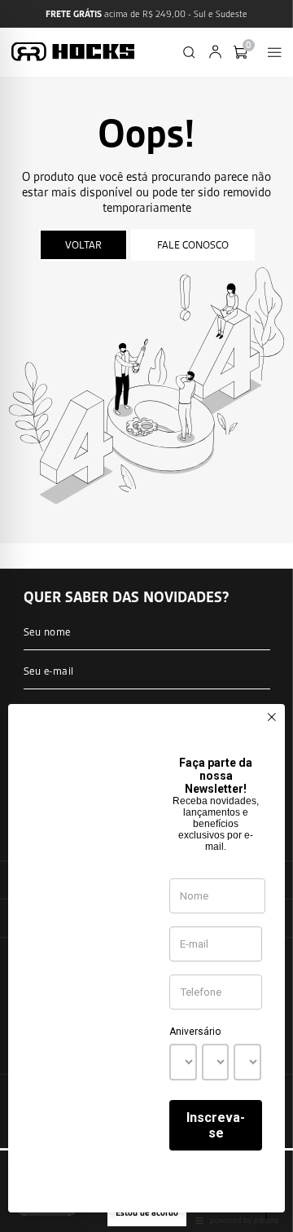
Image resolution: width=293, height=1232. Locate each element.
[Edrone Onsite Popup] (146, 616)
